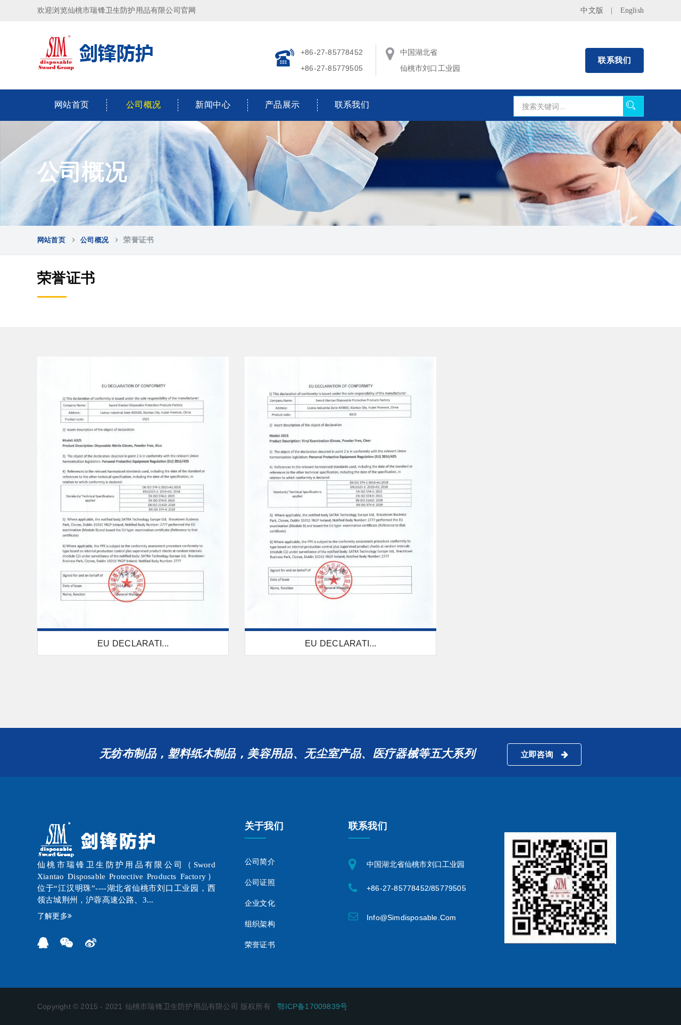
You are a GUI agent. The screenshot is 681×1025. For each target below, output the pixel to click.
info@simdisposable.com (411, 917)
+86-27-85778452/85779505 (416, 888)
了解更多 (52, 916)
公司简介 (260, 862)
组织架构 (260, 924)
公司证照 (260, 883)
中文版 (591, 10)
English (632, 10)
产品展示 (282, 104)
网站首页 (71, 104)
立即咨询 (538, 754)
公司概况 (143, 104)
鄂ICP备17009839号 (312, 1006)
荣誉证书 (260, 945)
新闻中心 (212, 104)
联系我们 (614, 60)
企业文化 (260, 903)
